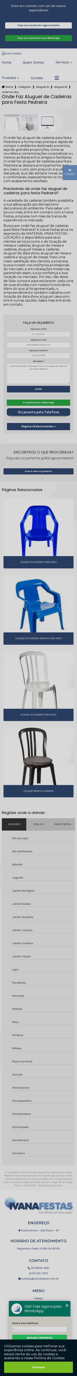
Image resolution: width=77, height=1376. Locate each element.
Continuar (38, 1367)
